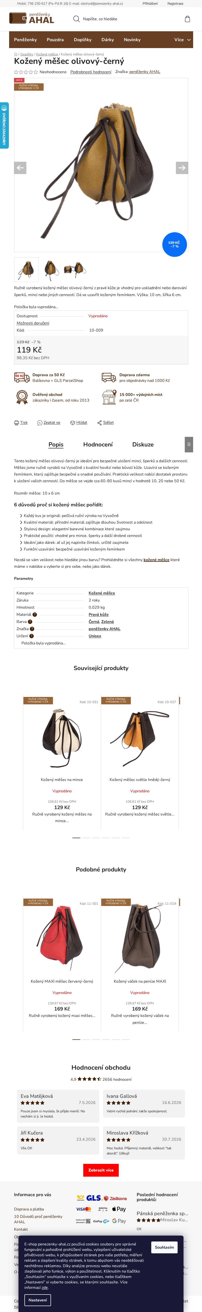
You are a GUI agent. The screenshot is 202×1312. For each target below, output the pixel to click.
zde (45, 1287)
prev (18, 766)
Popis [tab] (56, 444)
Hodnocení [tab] (98, 444)
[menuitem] (25, 39)
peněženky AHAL (144, 71)
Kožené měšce (102, 593)
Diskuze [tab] (143, 444)
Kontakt (21, 1229)
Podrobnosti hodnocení (90, 72)
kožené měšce (156, 560)
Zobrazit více (101, 1170)
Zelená (107, 621)
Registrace (175, 3)
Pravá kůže (99, 614)
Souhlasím (164, 1247)
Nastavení (38, 1300)
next (184, 766)
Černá (94, 621)
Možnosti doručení (33, 323)
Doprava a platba (29, 1209)
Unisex (95, 636)
